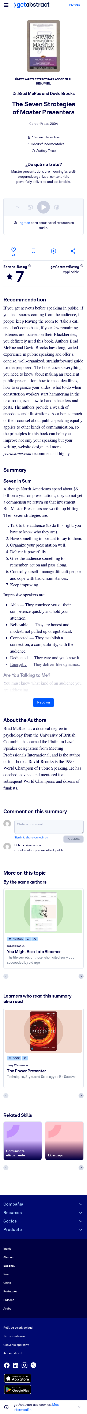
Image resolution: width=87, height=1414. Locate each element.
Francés (8, 1300)
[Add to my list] (53, 250)
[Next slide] (81, 976)
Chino (7, 1282)
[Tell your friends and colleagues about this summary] (73, 250)
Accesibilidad (12, 1353)
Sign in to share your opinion (31, 837)
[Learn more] (29, 265)
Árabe (7, 1308)
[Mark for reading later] (33, 250)
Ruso (6, 1274)
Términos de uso (14, 1336)
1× (17, 207)
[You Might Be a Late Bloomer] (43, 911)
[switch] (43, 207)
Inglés (7, 1248)
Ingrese (24, 223)
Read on (43, 702)
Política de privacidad (18, 1327)
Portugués (10, 1291)
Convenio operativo (16, 1344)
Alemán (8, 1257)
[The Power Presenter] (43, 1031)
